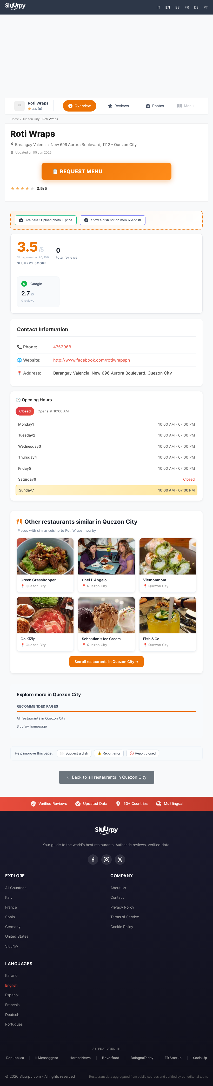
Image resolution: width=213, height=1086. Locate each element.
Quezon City (31, 119)
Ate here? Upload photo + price (48, 220)
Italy (8, 897)
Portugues (14, 1024)
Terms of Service (124, 917)
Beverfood (110, 1058)
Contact (117, 897)
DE (196, 7)
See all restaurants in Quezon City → (106, 661)
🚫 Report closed (143, 753)
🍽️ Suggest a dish (74, 753)
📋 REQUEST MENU (77, 171)
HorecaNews (80, 1058)
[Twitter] (120, 859)
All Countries (15, 888)
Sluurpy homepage (32, 726)
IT (158, 7)
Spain (10, 917)
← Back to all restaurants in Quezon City (107, 777)
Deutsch (12, 1014)
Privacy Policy (122, 907)
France (11, 907)
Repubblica (15, 1058)
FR (187, 7)
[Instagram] (106, 859)
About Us (118, 888)
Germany (13, 926)
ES (177, 7)
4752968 (62, 346)
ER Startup (173, 1058)
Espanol (11, 995)
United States (16, 936)
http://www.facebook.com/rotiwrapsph (91, 360)
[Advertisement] (106, 56)
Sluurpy (11, 946)
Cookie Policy (121, 926)
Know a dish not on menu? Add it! (115, 220)
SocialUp (200, 1058)
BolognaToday (142, 1058)
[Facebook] (93, 859)
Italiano (11, 975)
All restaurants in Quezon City (41, 718)
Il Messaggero (46, 1058)
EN (167, 7)
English (11, 985)
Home (14, 119)
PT (206, 7)
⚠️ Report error (108, 753)
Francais (12, 1004)
